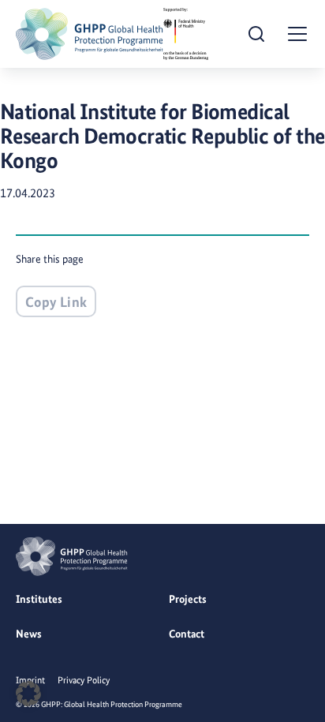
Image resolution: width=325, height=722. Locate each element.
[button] (28, 693)
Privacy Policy (84, 680)
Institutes (39, 599)
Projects (188, 599)
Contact (186, 633)
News (29, 633)
